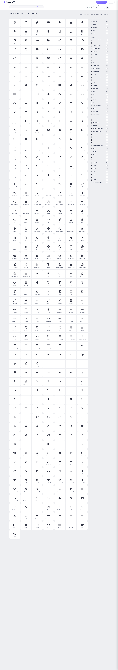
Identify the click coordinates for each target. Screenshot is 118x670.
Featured (98, 7)
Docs (53, 2)
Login (112, 2)
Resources (68, 2)
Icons (48, 2)
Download (60, 2)
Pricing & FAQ (102, 2)
